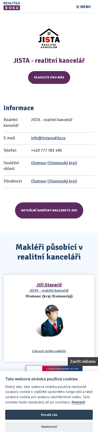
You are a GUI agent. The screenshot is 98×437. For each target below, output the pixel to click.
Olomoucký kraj (62, 162)
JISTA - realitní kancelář (49, 290)
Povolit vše (49, 415)
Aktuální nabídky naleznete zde (49, 210)
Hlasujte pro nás (49, 77)
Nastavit (78, 402)
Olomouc (38, 162)
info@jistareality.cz (48, 138)
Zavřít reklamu (83, 361)
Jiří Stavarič (49, 285)
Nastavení (49, 426)
